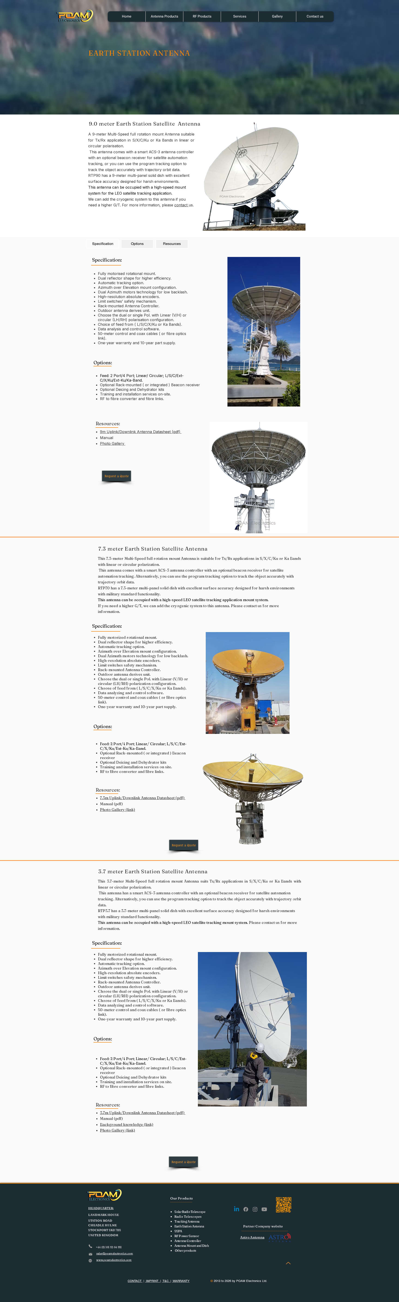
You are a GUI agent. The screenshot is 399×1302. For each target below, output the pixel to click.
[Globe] (90, 1260)
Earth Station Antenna (189, 1226)
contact (181, 205)
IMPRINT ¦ (153, 1281)
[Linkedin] (236, 1209)
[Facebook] (246, 1209)
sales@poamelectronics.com (114, 1253)
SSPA (178, 1231)
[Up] (288, 1263)
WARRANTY (181, 1281)
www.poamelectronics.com (114, 1260)
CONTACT (135, 1281)
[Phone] (90, 1246)
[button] (164, 16)
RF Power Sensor (186, 1236)
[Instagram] (255, 1209)
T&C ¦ (166, 1281)
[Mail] (90, 1254)
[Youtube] (264, 1209)
